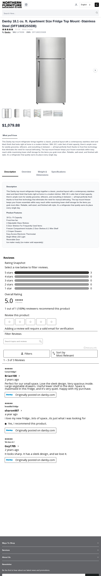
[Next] (95, 70)
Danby (8, 32)
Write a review (27, 29)
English (84, 5)
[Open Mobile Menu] (97, 5)
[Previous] (6, 70)
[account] (76, 4)
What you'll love (10, 135)
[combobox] (86, 4)
